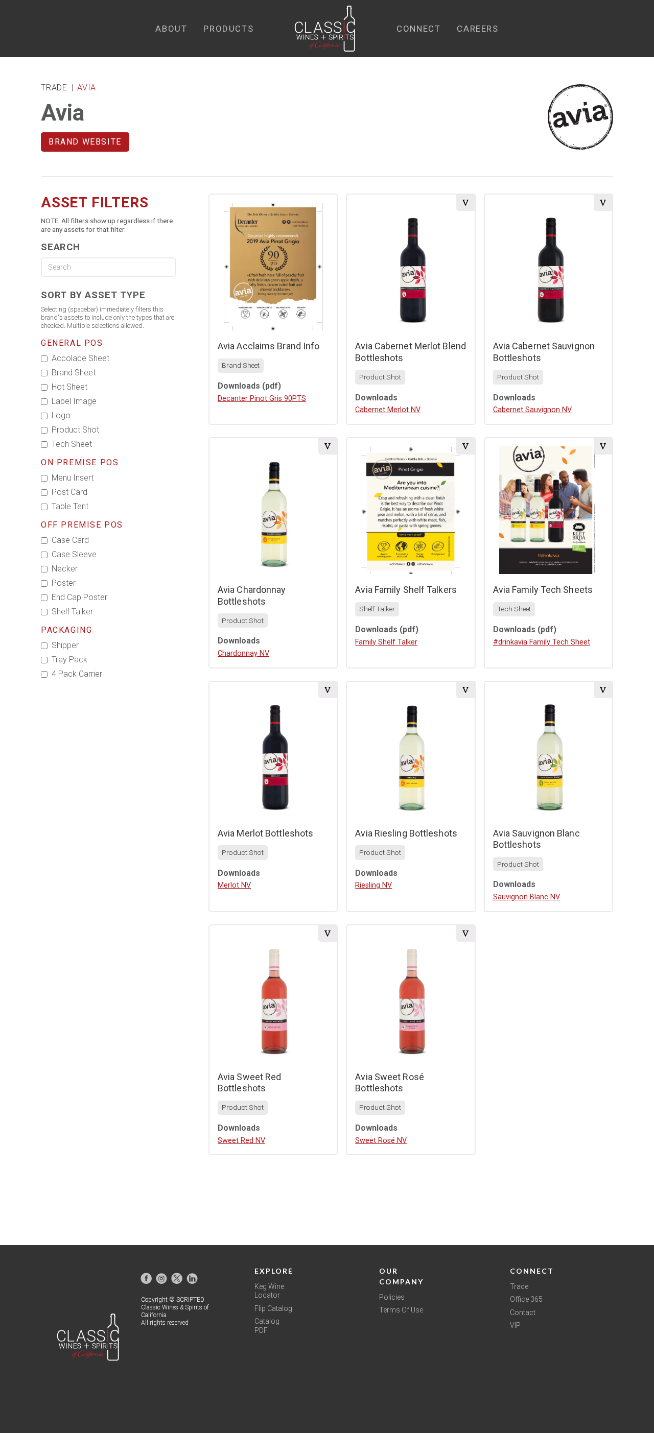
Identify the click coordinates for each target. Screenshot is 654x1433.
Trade (519, 1286)
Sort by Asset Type (93, 295)
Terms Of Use (401, 1310)
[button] (171, 28)
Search (60, 247)
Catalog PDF (266, 1325)
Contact (522, 1312)
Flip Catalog (273, 1308)
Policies (392, 1297)
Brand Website (85, 142)
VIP (515, 1325)
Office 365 (526, 1299)
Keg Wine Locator (269, 1291)
